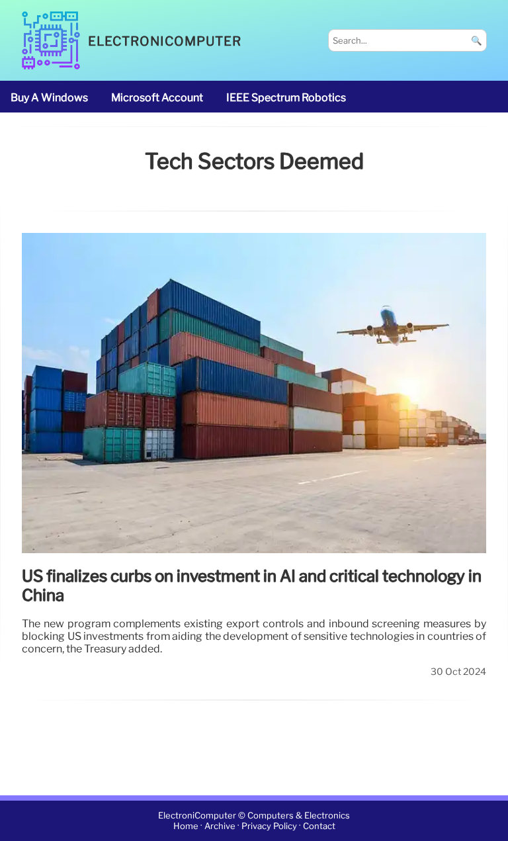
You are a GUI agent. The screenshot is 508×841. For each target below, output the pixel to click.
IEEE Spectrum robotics (286, 97)
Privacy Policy (269, 826)
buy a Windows (49, 97)
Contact (319, 826)
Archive (219, 826)
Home (185, 826)
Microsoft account (157, 97)
